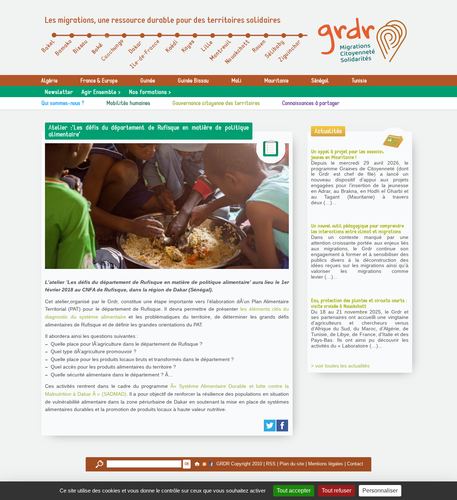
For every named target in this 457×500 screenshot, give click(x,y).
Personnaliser (380, 491)
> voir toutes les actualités (340, 366)
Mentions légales (325, 463)
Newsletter (59, 92)
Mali (236, 80)
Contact (355, 463)
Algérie (49, 80)
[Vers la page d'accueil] (362, 40)
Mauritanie (276, 80)
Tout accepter (294, 491)
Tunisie (359, 80)
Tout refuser (336, 491)
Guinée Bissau (193, 80)
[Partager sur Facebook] (282, 425)
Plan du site (292, 463)
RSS (271, 463)
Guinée (147, 80)
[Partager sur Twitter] (270, 425)
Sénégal (320, 80)
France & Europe (98, 80)
